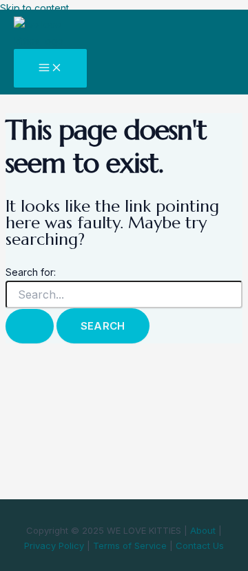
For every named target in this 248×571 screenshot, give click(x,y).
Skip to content (34, 8)
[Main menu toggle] (50, 68)
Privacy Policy (54, 545)
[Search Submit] (30, 326)
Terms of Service (130, 545)
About (203, 530)
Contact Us (200, 545)
